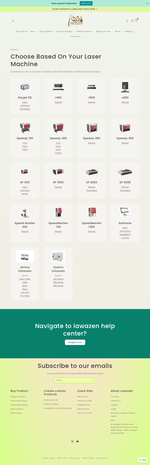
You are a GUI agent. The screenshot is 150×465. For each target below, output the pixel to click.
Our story (115, 396)
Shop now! (86, 3)
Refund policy (83, 409)
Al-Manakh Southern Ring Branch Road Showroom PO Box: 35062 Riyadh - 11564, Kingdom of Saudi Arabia (125, 428)
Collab (113, 409)
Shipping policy (102, 458)
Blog (112, 420)
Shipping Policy (83, 405)
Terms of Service (84, 413)
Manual (58, 102)
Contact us (116, 401)
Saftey (25, 193)
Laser (25, 102)
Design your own (51, 400)
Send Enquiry (16, 413)
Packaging (92, 190)
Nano (24, 285)
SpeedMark (125, 234)
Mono (25, 289)
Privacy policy (75, 458)
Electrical (25, 190)
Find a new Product (19, 401)
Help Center (82, 396)
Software (24, 105)
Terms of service (88, 458)
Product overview (18, 396)
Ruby (125, 227)
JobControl (125, 231)
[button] (13, 20)
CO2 (25, 143)
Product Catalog (51, 404)
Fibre (24, 146)
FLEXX (25, 149)
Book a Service (17, 409)
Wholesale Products (19, 405)
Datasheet (25, 109)
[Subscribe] (93, 380)
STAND (58, 153)
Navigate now (75, 342)
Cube (24, 282)
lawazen (52, 458)
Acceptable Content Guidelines (58, 408)
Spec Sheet (25, 279)
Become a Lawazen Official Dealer (123, 414)
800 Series (58, 285)
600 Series (58, 282)
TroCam (125, 237)
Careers (114, 405)
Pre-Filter (25, 296)
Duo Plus (25, 292)
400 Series (58, 279)
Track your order (84, 401)
